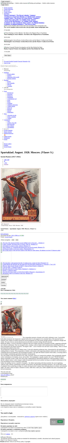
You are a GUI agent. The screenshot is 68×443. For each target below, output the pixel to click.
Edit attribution (4, 234)
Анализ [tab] (6, 164)
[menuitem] (29, 61)
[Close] (17, 66)
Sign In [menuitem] (6, 63)
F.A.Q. (5, 440)
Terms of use (13, 441)
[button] (8, 7)
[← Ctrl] (30, 250)
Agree (60, 421)
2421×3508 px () (17, 235)
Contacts (15, 440)
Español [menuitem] (15, 61)
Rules (8, 441)
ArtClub (8, 88)
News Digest (8, 55)
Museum (7, 69)
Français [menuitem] (20, 61)
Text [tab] (5, 163)
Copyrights (27, 441)
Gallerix (8, 434)
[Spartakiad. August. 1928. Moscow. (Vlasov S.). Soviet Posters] (21, 226)
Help (2, 440)
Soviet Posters (8, 237)
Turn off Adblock (5, 375)
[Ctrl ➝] (24, 263)
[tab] (6, 160)
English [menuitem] (11, 61)
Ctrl (13, 240)
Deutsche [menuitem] (25, 61)
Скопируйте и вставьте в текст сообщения (13, 431)
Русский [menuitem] (6, 61)
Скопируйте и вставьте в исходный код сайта (13, 427)
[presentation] (35, 166)
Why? (14, 298)
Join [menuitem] (9, 63)
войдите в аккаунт (30, 416)
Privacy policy (20, 441)
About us (10, 440)
